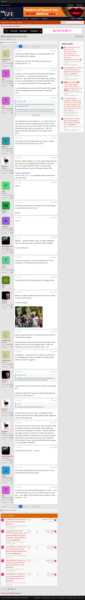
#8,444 (55, 138)
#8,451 (55, 277)
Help (75, 598)
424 (24, 46)
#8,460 (55, 487)
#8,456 (55, 400)
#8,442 (55, 70)
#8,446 (55, 182)
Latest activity (5, 22)
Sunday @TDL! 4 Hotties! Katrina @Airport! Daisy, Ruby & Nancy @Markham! (16, 522)
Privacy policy (69, 598)
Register (19, 22)
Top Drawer (9, 526)
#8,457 (55, 422)
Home (4, 18)
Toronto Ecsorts (45, 598)
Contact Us (79, 5)
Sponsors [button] (3, 1)
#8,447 (55, 202)
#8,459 (55, 467)
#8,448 (55, 217)
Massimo (4, 39)
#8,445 (55, 158)
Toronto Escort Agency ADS (70, 65)
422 (17, 46)
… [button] (10, 46)
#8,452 (55, 292)
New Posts (34, 18)
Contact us (53, 598)
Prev (4, 46)
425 (27, 46)
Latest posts (67, 43)
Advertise (70, 5)
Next (37, 46)
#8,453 (55, 332)
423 (20, 46)
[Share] (51, 51)
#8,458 (55, 447)
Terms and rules (61, 598)
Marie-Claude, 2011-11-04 (24, 175)
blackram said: (19, 101)
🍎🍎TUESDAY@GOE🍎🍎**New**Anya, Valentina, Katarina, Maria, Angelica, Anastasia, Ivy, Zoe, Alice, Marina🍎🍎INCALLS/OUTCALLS (73, 86)
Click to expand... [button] (36, 115)
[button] (39, 18)
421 (14, 46)
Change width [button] (37, 598)
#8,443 (55, 98)
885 (34, 46)
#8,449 (55, 237)
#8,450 (55, 257)
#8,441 (55, 51)
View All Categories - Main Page (18, 18)
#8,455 (55, 371)
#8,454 (55, 352)
